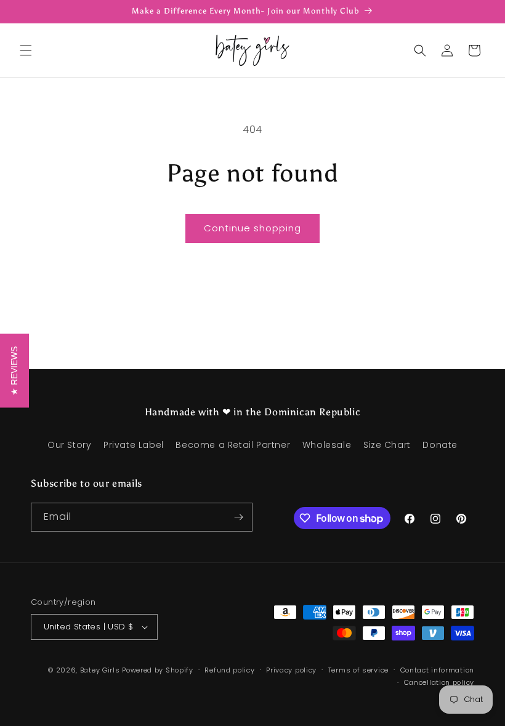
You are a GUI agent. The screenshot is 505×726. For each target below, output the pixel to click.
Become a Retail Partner (233, 445)
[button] (25, 50)
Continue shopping (252, 227)
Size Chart (387, 445)
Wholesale (326, 445)
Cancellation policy (439, 682)
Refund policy (229, 670)
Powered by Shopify (157, 670)
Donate (440, 445)
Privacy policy (291, 670)
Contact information (437, 670)
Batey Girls (100, 670)
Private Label (133, 445)
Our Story (69, 445)
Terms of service (358, 670)
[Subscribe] (238, 517)
